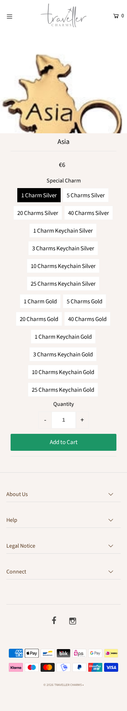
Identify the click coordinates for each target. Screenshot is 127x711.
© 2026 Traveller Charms (62, 685)
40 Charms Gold (87, 319)
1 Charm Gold (40, 301)
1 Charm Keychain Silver (63, 231)
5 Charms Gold (84, 301)
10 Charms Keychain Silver (63, 266)
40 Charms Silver (88, 213)
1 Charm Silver (39, 195)
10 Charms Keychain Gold (63, 372)
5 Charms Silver (86, 195)
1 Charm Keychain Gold (63, 337)
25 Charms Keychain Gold (63, 390)
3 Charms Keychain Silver (63, 248)
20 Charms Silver (37, 213)
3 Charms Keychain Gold (63, 354)
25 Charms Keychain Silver (63, 284)
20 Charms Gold (39, 319)
